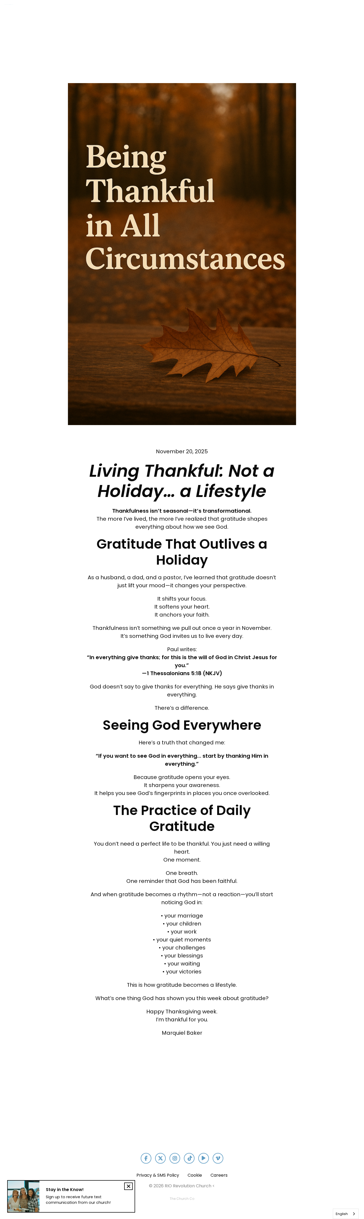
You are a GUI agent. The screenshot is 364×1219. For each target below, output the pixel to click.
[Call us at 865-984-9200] (121, 1094)
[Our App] (304, 1094)
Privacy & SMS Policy (157, 1175)
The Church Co (182, 1198)
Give (354, 12)
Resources (324, 12)
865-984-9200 (121, 1124)
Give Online (243, 1124)
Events (291, 12)
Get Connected (252, 12)
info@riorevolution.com (60, 1124)
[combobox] (346, 1214)
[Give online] (243, 1094)
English (342, 1213)
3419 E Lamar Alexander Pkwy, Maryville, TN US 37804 (182, 1128)
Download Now (304, 1124)
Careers (219, 1175)
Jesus (180, 12)
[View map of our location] (182, 1094)
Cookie (195, 1175)
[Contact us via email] (60, 1094)
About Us (210, 12)
